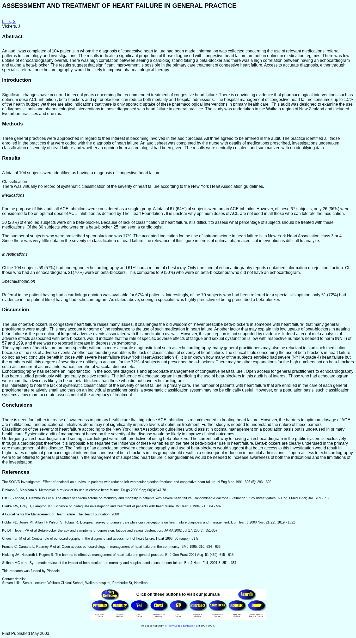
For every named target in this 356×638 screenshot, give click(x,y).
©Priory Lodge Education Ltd (182, 625)
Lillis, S (9, 21)
